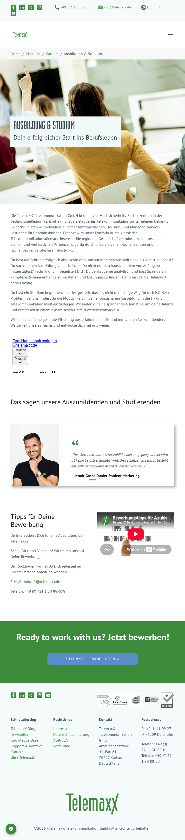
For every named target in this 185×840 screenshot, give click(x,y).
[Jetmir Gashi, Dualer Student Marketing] (92, 480)
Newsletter (19, 734)
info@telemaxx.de (117, 7)
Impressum (62, 728)
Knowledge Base (24, 740)
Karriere (17, 751)
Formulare (61, 745)
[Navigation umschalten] (170, 34)
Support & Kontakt (26, 745)
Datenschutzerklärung (71, 734)
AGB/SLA (60, 740)
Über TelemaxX (23, 757)
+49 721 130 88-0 (73, 7)
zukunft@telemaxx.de (41, 581)
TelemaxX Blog (23, 728)
